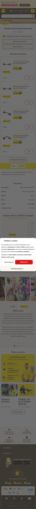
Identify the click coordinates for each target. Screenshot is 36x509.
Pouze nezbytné (8, 262)
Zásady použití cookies (7, 257)
